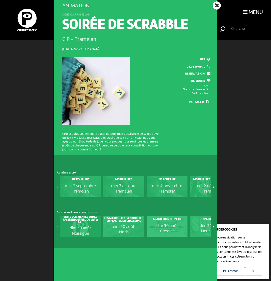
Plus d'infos (230, 271)
